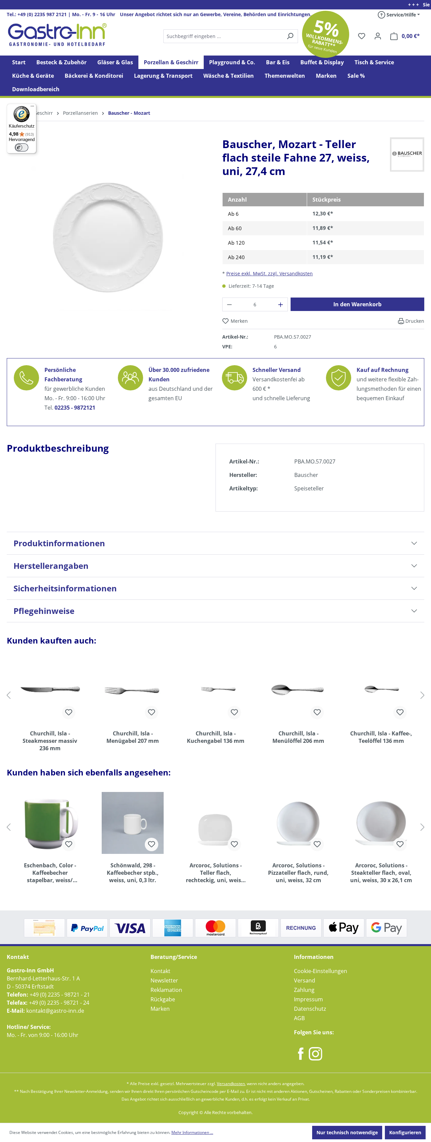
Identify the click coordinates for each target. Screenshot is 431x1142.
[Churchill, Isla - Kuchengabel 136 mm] (215, 691)
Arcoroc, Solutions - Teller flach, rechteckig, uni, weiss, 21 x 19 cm (215, 873)
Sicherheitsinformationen (65, 588)
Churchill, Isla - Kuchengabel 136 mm (215, 737)
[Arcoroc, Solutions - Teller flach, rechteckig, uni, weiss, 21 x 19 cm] (215, 823)
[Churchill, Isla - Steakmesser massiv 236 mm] (50, 691)
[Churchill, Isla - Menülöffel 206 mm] (298, 691)
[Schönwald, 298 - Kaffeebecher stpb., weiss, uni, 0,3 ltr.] (133, 823)
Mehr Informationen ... (192, 1132)
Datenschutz (310, 1008)
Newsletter (164, 980)
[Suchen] (230, 36)
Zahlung (304, 990)
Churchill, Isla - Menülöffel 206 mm (298, 737)
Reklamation (166, 990)
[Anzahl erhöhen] (281, 304)
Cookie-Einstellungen (320, 971)
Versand (304, 980)
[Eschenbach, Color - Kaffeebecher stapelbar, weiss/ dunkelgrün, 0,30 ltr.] (50, 823)
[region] (108, 243)
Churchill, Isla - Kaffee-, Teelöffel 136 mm (381, 737)
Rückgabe (163, 999)
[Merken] (68, 712)
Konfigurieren (405, 1132)
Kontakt (160, 971)
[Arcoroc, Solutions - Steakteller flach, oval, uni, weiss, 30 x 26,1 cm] (381, 823)
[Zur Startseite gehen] (57, 34)
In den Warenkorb (357, 304)
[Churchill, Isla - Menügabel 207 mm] (133, 691)
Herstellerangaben (51, 565)
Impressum (308, 999)
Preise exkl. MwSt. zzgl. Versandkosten (269, 273)
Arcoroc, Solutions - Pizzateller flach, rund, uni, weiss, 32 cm (298, 873)
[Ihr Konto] (378, 36)
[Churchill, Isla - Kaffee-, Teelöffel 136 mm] (381, 691)
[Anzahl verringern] (229, 304)
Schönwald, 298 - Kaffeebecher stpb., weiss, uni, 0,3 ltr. (133, 873)
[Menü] (32, 108)
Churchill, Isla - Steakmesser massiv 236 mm (50, 741)
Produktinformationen (59, 543)
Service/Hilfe (400, 14)
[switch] (21, 147)
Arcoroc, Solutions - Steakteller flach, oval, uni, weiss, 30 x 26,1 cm (381, 873)
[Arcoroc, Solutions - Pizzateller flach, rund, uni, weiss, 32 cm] (298, 823)
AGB (299, 1018)
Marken (160, 1008)
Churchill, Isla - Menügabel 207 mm (132, 737)
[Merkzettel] (362, 36)
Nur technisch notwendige (347, 1132)
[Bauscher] (407, 154)
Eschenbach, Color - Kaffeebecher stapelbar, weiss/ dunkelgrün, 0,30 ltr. (50, 873)
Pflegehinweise (43, 610)
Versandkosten (231, 1083)
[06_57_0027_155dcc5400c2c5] (107, 238)
